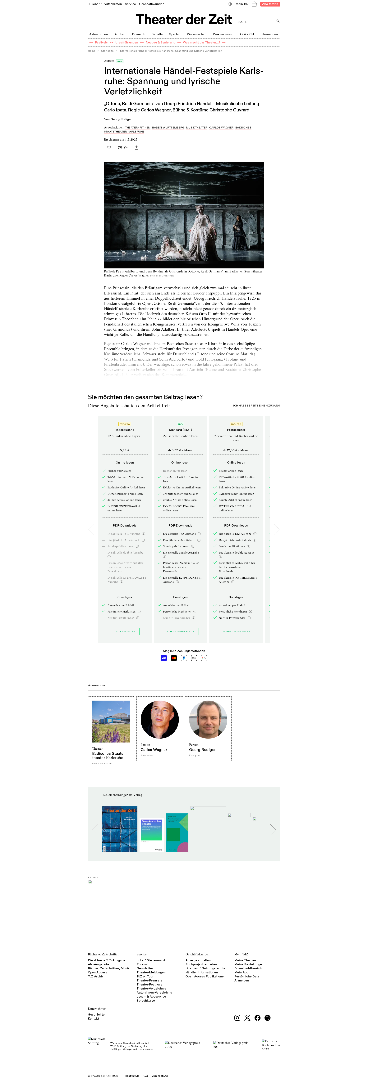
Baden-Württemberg (168, 127)
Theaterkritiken (137, 127)
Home (92, 50)
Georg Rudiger (121, 119)
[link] (105, 4)
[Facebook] (258, 1018)
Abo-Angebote (98, 964)
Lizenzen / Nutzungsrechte (205, 968)
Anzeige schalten (198, 960)
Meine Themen (245, 960)
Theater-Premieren (150, 980)
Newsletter (145, 968)
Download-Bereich (248, 968)
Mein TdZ (241, 954)
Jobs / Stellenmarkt (151, 960)
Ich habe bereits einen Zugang (256, 405)
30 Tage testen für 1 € (180, 631)
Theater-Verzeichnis (151, 988)
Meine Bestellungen (249, 964)
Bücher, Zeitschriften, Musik (109, 968)
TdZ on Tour (145, 976)
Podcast (143, 964)
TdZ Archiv (96, 976)
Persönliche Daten (247, 976)
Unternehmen (97, 1009)
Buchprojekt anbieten (201, 964)
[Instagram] (237, 1018)
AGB (145, 1075)
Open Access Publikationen (206, 976)
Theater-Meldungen (151, 972)
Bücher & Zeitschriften (103, 954)
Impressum (132, 1075)
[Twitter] (247, 1018)
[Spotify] (267, 1018)
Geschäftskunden (198, 954)
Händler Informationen (202, 972)
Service (141, 954)
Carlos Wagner (221, 127)
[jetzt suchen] (278, 21)
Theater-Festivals (149, 984)
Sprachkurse (146, 1001)
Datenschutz (159, 1075)
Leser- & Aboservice (151, 996)
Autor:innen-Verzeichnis (154, 992)
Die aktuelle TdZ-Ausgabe (106, 960)
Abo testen (270, 4)
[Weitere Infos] (143, 533)
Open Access (97, 972)
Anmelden (241, 980)
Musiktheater (197, 127)
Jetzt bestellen (124, 631)
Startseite (107, 50)
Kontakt (93, 1019)
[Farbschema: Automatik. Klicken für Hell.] (230, 4)
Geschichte (96, 1014)
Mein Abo (241, 972)
